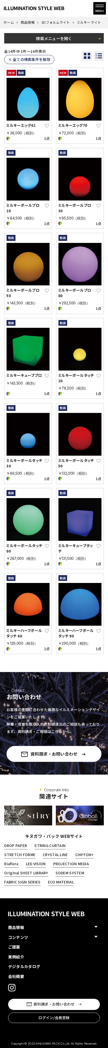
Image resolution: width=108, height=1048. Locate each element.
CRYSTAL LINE (55, 854)
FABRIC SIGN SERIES (22, 881)
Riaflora (11, 863)
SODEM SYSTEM (70, 872)
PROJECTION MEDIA (71, 863)
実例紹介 (16, 956)
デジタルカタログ (24, 966)
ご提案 (14, 947)
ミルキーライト (89, 22)
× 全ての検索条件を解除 (29, 59)
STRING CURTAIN (50, 845)
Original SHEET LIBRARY (26, 872)
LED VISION (36, 863)
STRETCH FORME (19, 854)
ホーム (8, 22)
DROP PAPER (15, 845)
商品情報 (28, 22)
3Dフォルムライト (55, 22)
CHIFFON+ (84, 854)
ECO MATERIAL (61, 881)
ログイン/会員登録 (54, 1017)
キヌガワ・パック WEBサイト (54, 836)
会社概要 (16, 976)
